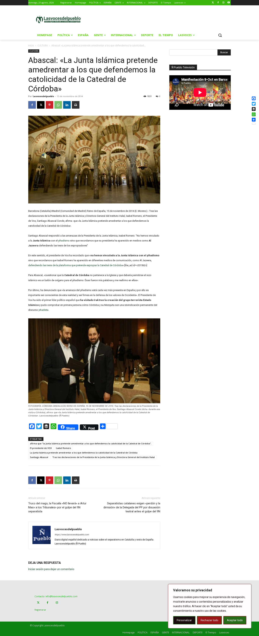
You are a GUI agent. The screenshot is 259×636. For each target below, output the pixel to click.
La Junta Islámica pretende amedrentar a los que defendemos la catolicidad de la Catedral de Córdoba (83, 452)
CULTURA (43, 45)
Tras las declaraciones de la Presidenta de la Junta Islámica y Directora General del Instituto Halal (103, 457)
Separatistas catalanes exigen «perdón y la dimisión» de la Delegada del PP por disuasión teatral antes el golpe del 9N (132, 507)
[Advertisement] (162, 19)
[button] (219, 35)
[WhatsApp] (58, 105)
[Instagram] (223, 3)
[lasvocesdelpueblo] (60, 20)
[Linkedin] (67, 105)
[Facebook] (218, 3)
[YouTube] (228, 3)
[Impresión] (75, 105)
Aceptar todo (235, 620)
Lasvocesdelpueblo (43, 96)
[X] (41, 105)
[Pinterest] (49, 105)
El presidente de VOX (41, 448)
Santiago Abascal (39, 457)
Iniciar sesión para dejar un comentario (51, 569)
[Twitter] (213, 3)
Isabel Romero (63, 448)
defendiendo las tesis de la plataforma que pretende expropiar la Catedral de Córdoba (75, 265)
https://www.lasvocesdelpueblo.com (72, 534)
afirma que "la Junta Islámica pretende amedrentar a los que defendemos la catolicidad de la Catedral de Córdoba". (90, 443)
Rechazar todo (209, 620)
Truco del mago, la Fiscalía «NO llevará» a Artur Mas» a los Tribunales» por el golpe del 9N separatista (57, 507)
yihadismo (64, 240)
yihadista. (43, 310)
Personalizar (184, 620)
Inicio (31, 45)
